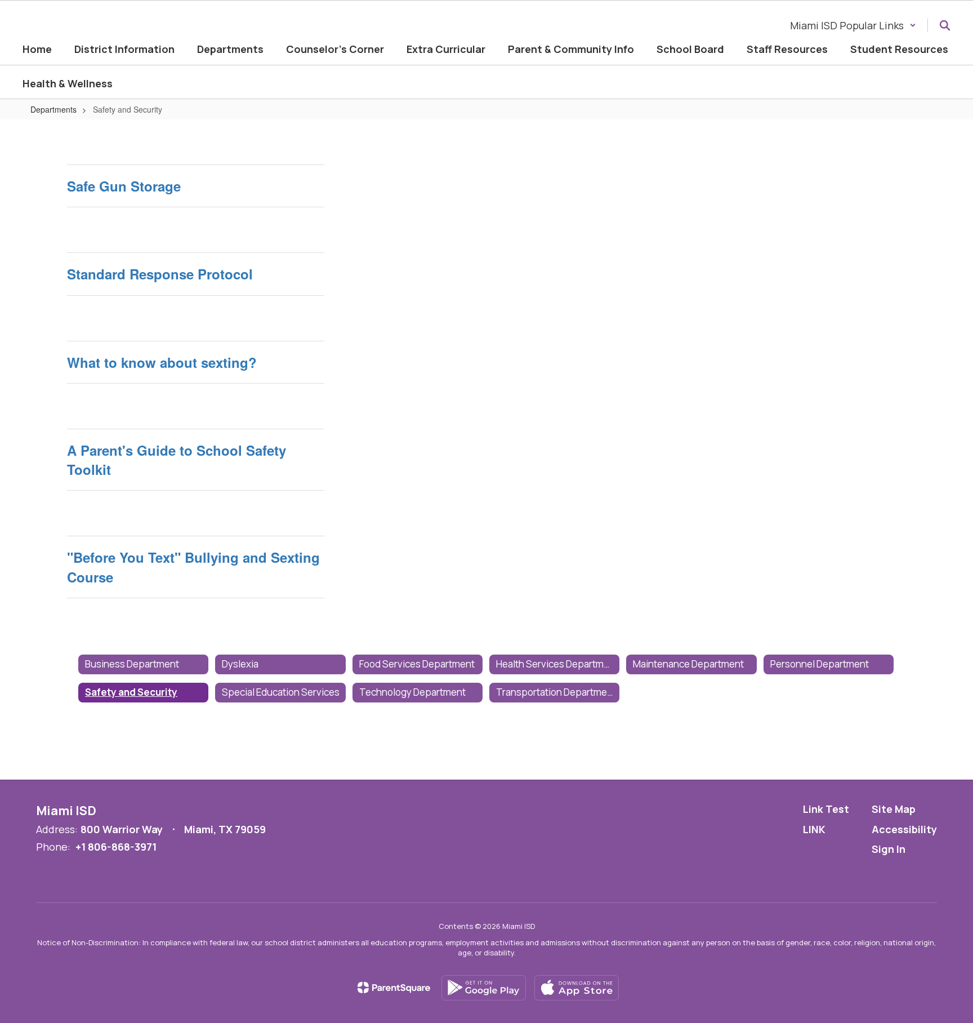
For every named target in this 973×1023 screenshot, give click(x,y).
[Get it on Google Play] (483, 987)
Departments (53, 109)
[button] (853, 25)
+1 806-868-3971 (116, 846)
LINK (814, 829)
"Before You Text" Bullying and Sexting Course (193, 567)
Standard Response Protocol (160, 273)
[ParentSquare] (394, 987)
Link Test (826, 809)
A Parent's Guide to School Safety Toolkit (176, 460)
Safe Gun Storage (124, 185)
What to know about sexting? (162, 362)
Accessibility (904, 829)
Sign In (888, 849)
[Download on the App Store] (576, 987)
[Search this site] (944, 25)
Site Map (894, 809)
